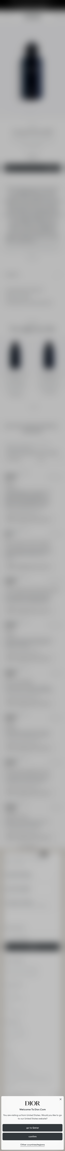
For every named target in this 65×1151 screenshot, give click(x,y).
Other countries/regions (32, 1144)
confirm (33, 1136)
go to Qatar (32, 1128)
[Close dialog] (60, 1099)
